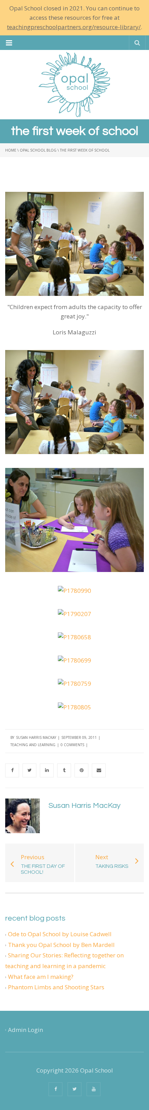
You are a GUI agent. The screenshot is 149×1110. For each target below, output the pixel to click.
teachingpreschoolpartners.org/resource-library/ (74, 27)
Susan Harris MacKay (36, 737)
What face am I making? (40, 977)
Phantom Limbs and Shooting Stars (56, 987)
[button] (9, 42)
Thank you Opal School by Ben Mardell (61, 945)
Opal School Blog (38, 150)
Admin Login (25, 1030)
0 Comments (72, 744)
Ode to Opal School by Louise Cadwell (60, 934)
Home (10, 150)
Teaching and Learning (32, 744)
